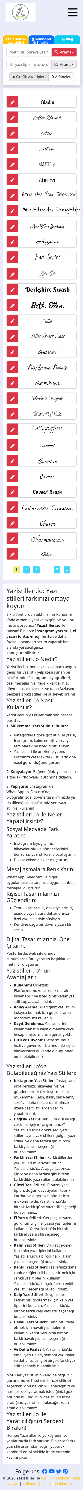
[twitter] (58, 1471)
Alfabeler (63, 76)
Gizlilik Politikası (55, 1478)
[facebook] (44, 1471)
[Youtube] (52, 1471)
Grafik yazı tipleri (31, 76)
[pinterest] (65, 1471)
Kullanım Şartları (36, 1483)
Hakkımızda (65, 1483)
